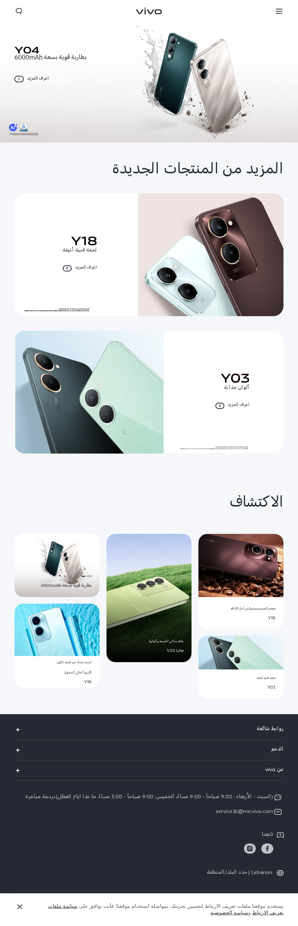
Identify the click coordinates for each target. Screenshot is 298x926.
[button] (279, 11)
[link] (267, 849)
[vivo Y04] (149, 71)
